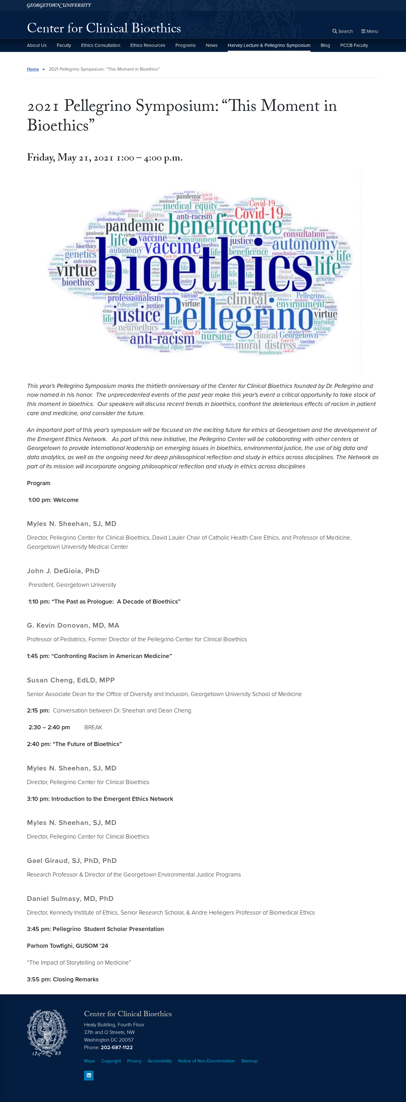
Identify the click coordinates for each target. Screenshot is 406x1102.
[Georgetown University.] (59, 5)
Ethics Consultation (100, 45)
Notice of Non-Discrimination (206, 1061)
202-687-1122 (117, 1047)
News (212, 45)
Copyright (111, 1061)
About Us (37, 45)
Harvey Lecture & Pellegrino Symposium (269, 45)
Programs (185, 45)
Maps (89, 1061)
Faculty (64, 45)
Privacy (134, 1061)
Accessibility (160, 1061)
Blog (325, 45)
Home (33, 69)
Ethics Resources (147, 45)
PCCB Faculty (354, 45)
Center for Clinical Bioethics (104, 30)
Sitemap (249, 1061)
